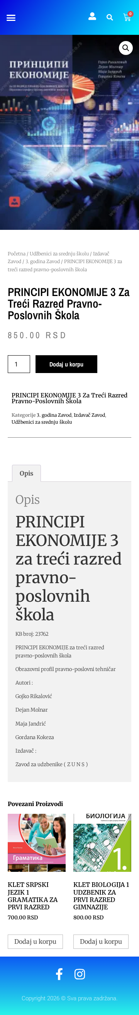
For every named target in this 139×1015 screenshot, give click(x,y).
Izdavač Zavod (89, 415)
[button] (10, 17)
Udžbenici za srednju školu (59, 254)
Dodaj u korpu (66, 364)
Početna (16, 254)
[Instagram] (80, 974)
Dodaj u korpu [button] (35, 941)
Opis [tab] (26, 473)
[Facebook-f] (59, 974)
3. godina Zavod (42, 261)
